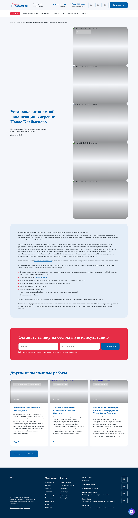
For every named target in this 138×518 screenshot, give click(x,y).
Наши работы (21, 22)
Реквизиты (48, 507)
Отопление (63, 488)
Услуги (15, 13)
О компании (46, 13)
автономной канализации (43, 261)
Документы (48, 492)
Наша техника (49, 501)
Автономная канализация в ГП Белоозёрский (28, 409)
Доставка (48, 488)
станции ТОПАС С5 (41, 277)
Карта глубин (64, 498)
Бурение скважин (65, 482)
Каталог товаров (73, 13)
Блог (63, 13)
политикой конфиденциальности (38, 352)
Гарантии (48, 485)
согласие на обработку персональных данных (65, 352)
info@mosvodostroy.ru (78, 6)
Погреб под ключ (65, 495)
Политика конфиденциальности (20, 508)
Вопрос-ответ (49, 504)
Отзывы (56, 13)
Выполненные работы (30, 13)
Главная (12, 22)
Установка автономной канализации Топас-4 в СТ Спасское (66, 410)
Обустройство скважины (67, 485)
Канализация (64, 492)
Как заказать (49, 498)
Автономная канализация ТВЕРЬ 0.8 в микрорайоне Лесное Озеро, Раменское (105, 410)
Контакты (85, 13)
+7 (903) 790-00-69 (77, 4)
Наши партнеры (50, 495)
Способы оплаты (50, 482)
